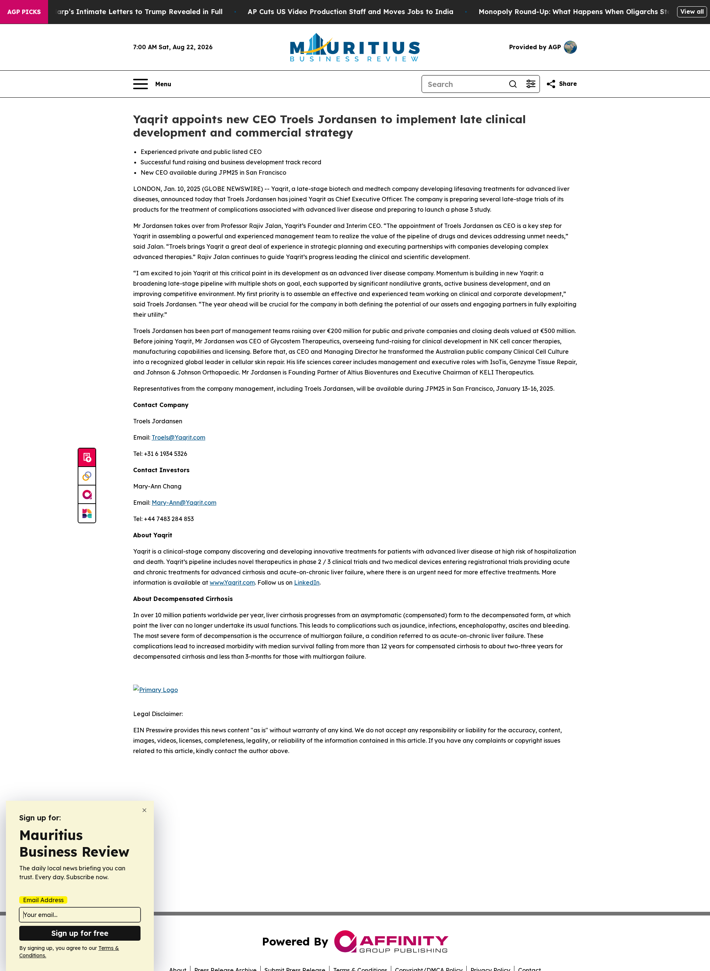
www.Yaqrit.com (232, 582)
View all (692, 11)
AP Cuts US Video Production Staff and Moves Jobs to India (350, 11)
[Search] (513, 84)
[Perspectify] (86, 476)
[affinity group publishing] (86, 495)
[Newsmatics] (86, 513)
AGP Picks (24, 12)
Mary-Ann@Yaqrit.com (184, 502)
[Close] (144, 810)
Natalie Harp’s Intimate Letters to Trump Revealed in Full (123, 11)
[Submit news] (86, 457)
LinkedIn (307, 582)
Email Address (43, 900)
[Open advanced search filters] (531, 84)
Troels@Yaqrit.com (178, 437)
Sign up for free (79, 933)
